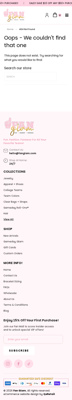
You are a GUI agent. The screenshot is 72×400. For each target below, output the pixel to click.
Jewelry (8, 178)
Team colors (11, 196)
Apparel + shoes (13, 184)
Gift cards (9, 247)
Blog (6, 310)
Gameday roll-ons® (16, 207)
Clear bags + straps (15, 201)
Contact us (10, 275)
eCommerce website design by (23, 394)
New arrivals (10, 235)
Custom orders (12, 253)
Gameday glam (13, 241)
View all (8, 219)
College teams (12, 190)
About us (8, 299)
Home (10, 29)
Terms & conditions (15, 305)
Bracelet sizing (12, 281)
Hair (5, 213)
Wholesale (10, 293)
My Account (47, 15)
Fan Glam (19, 390)
